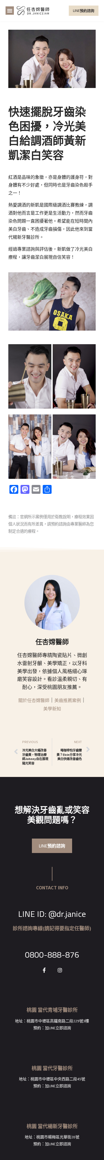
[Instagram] (60, 970)
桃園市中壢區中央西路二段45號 (58, 1078)
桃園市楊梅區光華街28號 (57, 1136)
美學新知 (52, 709)
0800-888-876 (52, 954)
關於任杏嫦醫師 (33, 700)
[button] (10, 10)
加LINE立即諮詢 (58, 1027)
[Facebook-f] (44, 970)
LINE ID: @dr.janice (52, 914)
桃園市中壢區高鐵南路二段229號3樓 (58, 1020)
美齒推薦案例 (67, 700)
